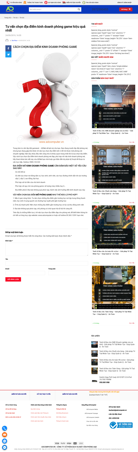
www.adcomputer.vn (46, 215)
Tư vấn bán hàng (16, 2)
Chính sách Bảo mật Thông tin (40, 413)
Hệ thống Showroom (62, 413)
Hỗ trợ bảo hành (10, 413)
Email (7, 269)
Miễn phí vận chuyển (73, 2)
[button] (8, 48)
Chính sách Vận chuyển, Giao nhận (41, 417)
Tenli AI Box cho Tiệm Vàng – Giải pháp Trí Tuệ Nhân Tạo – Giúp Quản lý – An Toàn (112, 313)
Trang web (51, 269)
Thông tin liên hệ (61, 409)
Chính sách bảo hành (37, 421)
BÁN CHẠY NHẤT (102, 78)
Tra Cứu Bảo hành (92, 2)
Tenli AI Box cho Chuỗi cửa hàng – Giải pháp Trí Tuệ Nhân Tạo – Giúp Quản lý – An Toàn (112, 192)
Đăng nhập (128, 2)
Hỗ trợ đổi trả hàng (10, 409)
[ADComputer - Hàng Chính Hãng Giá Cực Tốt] (13, 9)
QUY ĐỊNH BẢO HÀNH (54, 2)
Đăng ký (120, 2)
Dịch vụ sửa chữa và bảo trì (13, 417)
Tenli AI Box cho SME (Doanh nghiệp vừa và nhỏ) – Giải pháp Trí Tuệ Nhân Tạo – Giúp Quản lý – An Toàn (113, 132)
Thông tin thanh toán (62, 421)
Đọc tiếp (131, 142)
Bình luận (9, 241)
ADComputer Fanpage (91, 413)
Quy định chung (35, 409)
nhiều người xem (102, 57)
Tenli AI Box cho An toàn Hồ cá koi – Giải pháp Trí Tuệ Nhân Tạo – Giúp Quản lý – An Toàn (112, 252)
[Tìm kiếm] (79, 9)
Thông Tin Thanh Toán (35, 2)
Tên (6, 259)
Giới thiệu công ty (61, 417)
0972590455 (100, 9)
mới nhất (97, 24)
